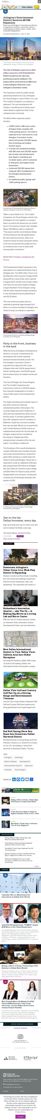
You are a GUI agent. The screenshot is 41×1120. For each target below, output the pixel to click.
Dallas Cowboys (10, 761)
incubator (8, 770)
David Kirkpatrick (12, 34)
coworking (19, 757)
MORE (36, 866)
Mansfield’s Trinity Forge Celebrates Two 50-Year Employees (19, 849)
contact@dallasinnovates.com (12, 1084)
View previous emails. (11, 539)
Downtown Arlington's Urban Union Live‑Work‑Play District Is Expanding (19, 570)
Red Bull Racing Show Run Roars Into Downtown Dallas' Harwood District (19, 734)
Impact (22, 1091)
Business (5, 1091)
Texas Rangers (20, 770)
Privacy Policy (20, 1112)
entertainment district (13, 766)
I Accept (20, 1117)
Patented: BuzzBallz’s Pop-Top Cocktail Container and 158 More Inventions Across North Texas (18, 860)
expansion (28, 766)
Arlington (8, 757)
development (25, 761)
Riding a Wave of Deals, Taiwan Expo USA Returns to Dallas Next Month (18, 838)
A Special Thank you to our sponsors (22, 1024)
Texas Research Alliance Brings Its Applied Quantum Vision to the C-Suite (18, 844)
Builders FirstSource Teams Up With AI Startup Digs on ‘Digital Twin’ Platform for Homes (20, 854)
